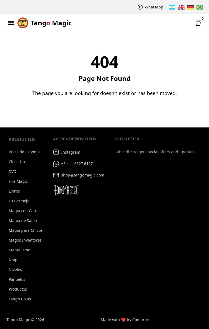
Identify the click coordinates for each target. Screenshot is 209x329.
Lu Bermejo (19, 200)
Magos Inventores (25, 240)
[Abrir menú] (10, 22)
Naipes (15, 259)
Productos (18, 289)
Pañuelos (17, 279)
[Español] (172, 7)
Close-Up (17, 161)
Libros (14, 191)
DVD (12, 171)
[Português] (200, 7)
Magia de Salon (23, 220)
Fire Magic (18, 181)
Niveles (15, 269)
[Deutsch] (190, 7)
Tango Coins (20, 298)
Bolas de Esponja (24, 151)
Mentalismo (19, 249)
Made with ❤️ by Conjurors (125, 319)
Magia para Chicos (26, 230)
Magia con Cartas (25, 210)
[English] (181, 7)
